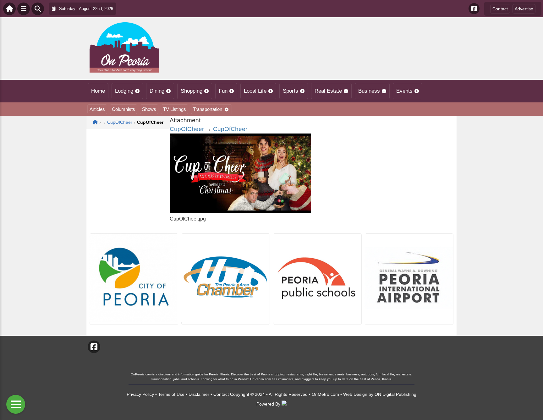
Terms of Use (171, 394)
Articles (97, 109)
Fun (223, 91)
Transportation (207, 109)
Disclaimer (199, 394)
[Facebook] (474, 8)
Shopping (191, 91)
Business (369, 91)
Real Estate (328, 91)
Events (404, 91)
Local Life (255, 91)
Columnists (123, 109)
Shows (149, 109)
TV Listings (174, 109)
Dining (157, 91)
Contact (500, 8)
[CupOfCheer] (240, 211)
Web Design (355, 394)
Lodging (124, 91)
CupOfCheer (187, 129)
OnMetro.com (325, 394)
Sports (290, 91)
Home (98, 91)
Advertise (524, 8)
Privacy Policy (140, 394)
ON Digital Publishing (395, 394)
